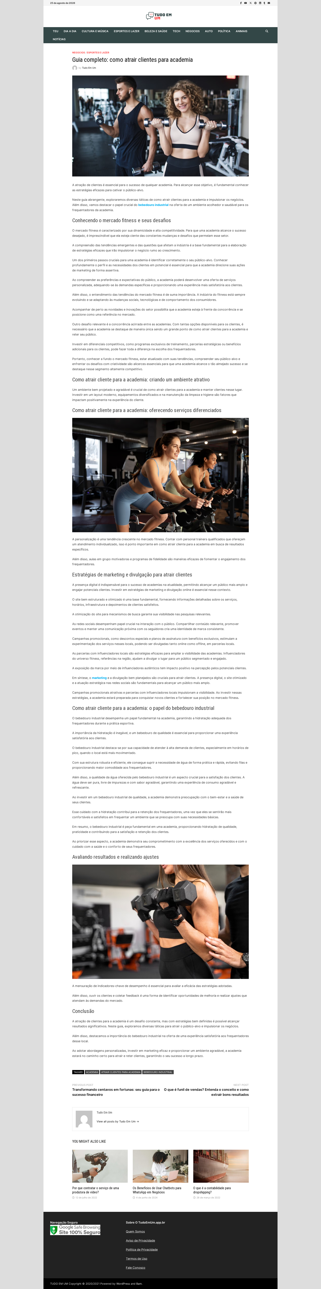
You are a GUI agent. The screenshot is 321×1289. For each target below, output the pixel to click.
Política (224, 31)
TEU (55, 31)
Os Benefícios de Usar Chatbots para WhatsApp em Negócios (157, 1190)
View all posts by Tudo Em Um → (118, 1121)
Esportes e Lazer (126, 31)
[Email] (269, 3)
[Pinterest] (255, 3)
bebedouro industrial (153, 205)
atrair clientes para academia (120, 1072)
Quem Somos (135, 1231)
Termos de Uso (136, 1258)
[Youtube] (246, 3)
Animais (241, 31)
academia (92, 1072)
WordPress (123, 1283)
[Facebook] (241, 3)
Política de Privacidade (142, 1249)
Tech (176, 31)
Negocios (193, 31)
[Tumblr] (265, 3)
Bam (139, 1283)
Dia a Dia (70, 31)
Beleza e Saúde (156, 31)
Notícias (59, 39)
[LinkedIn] (260, 3)
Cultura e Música (95, 31)
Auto (209, 31)
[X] (251, 3)
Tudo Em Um (89, 67)
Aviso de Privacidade (140, 1240)
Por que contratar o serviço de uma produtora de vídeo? (95, 1190)
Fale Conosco (135, 1267)
